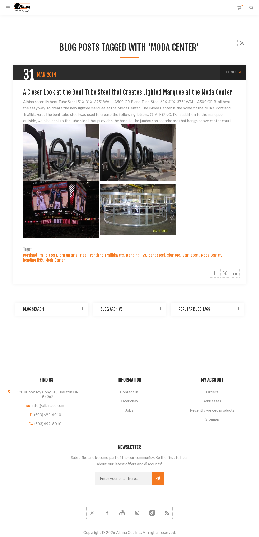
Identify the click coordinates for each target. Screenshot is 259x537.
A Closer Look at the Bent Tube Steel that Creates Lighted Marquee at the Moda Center (127, 92)
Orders (212, 392)
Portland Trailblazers (40, 255)
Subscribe (158, 478)
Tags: (27, 249)
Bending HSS (136, 255)
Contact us (129, 392)
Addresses (212, 401)
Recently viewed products (212, 410)
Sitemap (212, 419)
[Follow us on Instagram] (137, 513)
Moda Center (211, 255)
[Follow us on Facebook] (107, 513)
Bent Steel (190, 255)
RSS (241, 43)
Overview (129, 401)
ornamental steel (74, 255)
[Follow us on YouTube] (122, 513)
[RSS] (167, 513)
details (231, 72)
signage (173, 255)
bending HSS (33, 260)
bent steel (156, 255)
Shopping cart (242, 5)
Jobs (129, 410)
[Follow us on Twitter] (92, 513)
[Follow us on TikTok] (152, 513)
